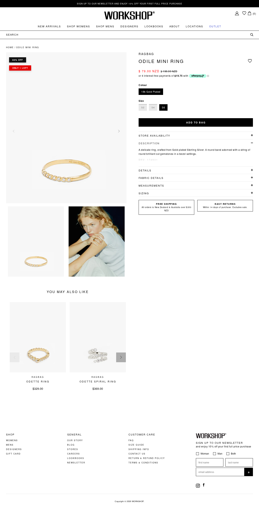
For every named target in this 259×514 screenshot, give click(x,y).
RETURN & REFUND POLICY (146, 458)
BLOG (71, 445)
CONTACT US (136, 453)
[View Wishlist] (244, 13)
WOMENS (12, 440)
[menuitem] (49, 26)
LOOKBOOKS (75, 458)
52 (142, 107)
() (254, 13)
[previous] (14, 357)
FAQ (131, 440)
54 (153, 107)
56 (163, 107)
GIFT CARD (13, 453)
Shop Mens (105, 26)
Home (10, 47)
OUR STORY (75, 440)
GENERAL (74, 434)
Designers (129, 26)
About (174, 26)
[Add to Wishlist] (250, 60)
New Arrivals (49, 26)
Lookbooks (153, 26)
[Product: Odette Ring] (38, 371)
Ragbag (146, 54)
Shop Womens (78, 26)
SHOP (10, 434)
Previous (14, 131)
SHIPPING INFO (138, 449)
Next (118, 131)
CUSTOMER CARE (141, 434)
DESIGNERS (14, 449)
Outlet (215, 26)
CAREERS (73, 453)
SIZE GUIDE (136, 445)
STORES (72, 449)
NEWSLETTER (76, 462)
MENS (10, 445)
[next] (121, 357)
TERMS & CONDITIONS (143, 462)
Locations (194, 26)
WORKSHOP (138, 501)
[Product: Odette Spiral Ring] (98, 371)
